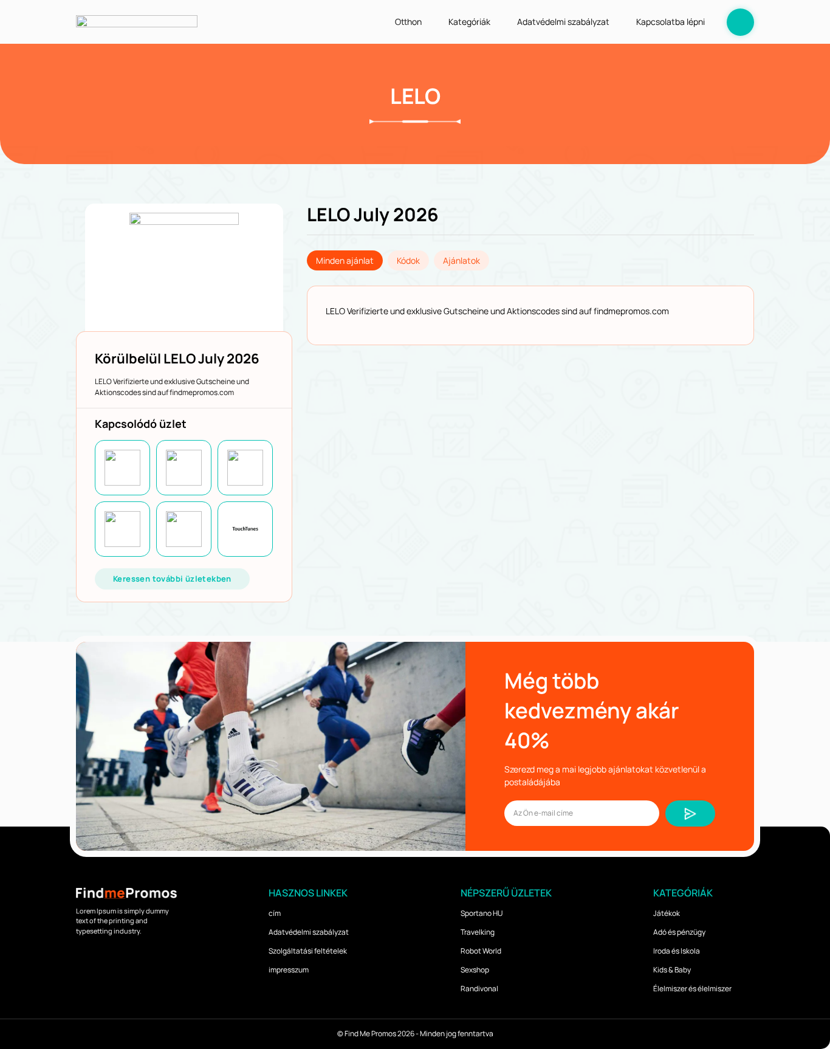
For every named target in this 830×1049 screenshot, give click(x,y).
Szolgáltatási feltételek (308, 951)
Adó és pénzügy (679, 932)
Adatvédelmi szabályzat (563, 21)
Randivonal (479, 988)
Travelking (478, 932)
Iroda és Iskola (676, 951)
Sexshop (475, 970)
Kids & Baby (672, 970)
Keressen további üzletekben (172, 578)
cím (275, 913)
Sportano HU (481, 913)
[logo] (136, 22)
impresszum (289, 970)
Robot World (481, 951)
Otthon (408, 21)
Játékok (666, 913)
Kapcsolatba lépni (670, 21)
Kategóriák (469, 21)
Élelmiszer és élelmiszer (692, 988)
